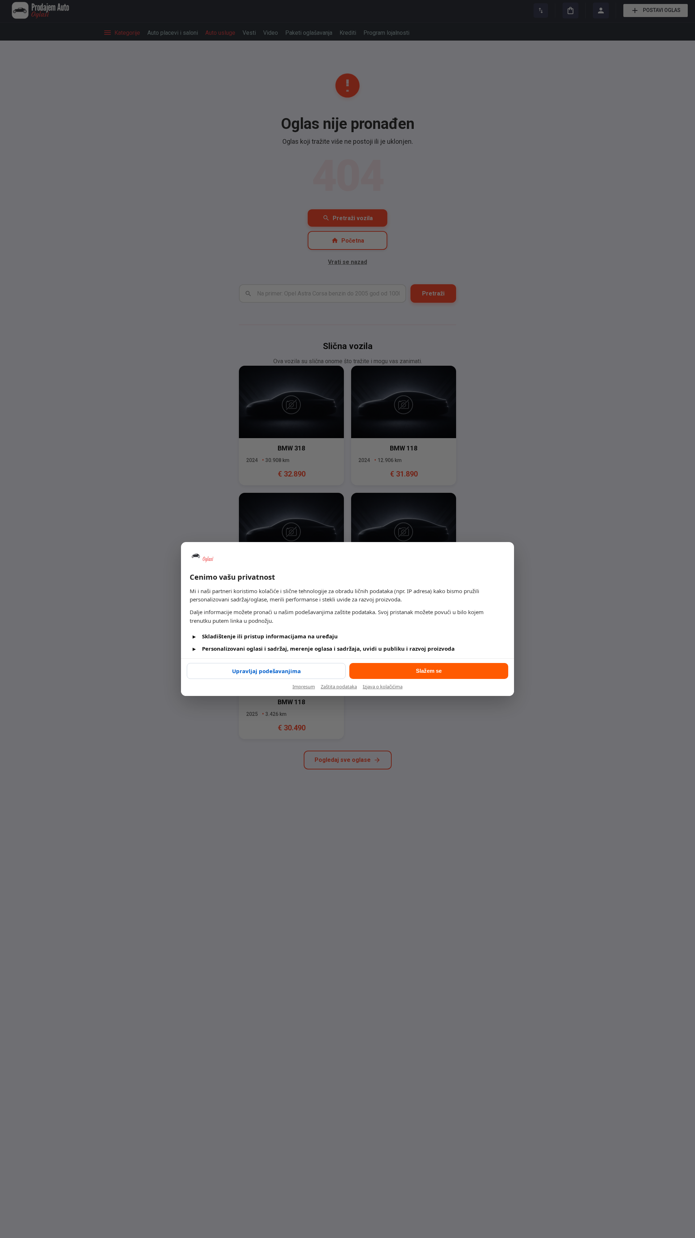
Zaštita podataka (339, 686)
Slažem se (429, 671)
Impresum (303, 686)
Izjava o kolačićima (383, 686)
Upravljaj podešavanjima (266, 671)
